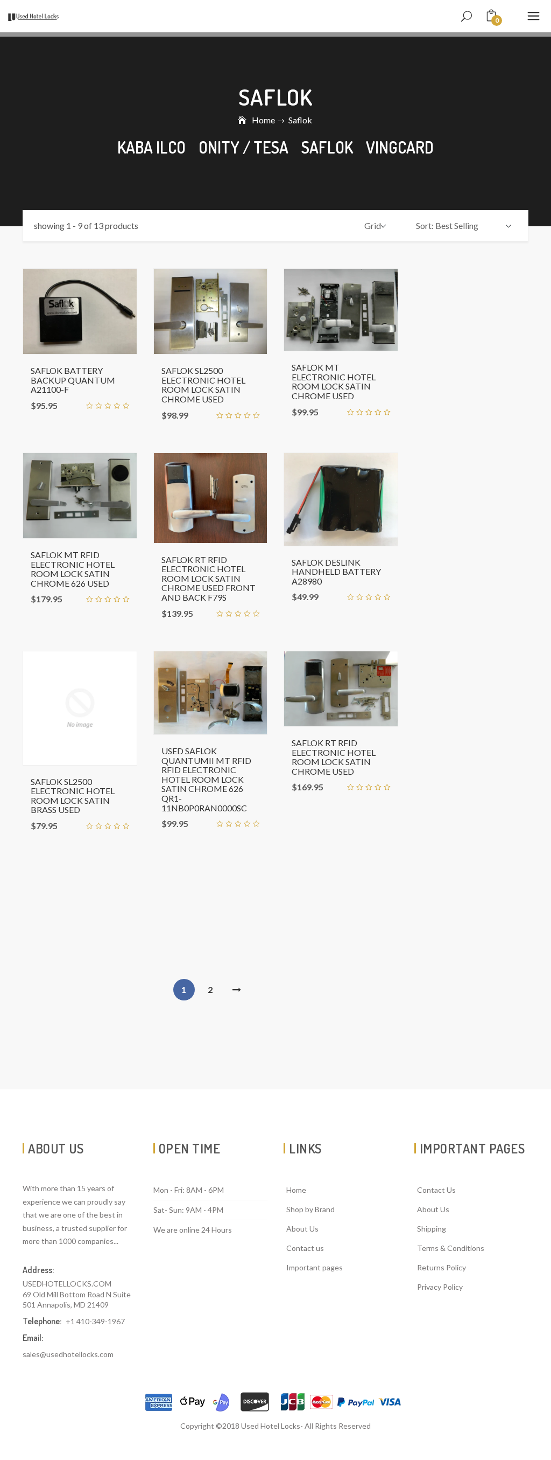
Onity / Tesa (243, 147)
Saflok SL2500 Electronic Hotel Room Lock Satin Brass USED (73, 795)
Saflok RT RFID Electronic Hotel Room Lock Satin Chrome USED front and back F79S (208, 578)
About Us (302, 1228)
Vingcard (400, 147)
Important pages (314, 1267)
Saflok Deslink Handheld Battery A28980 (336, 571)
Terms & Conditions (450, 1248)
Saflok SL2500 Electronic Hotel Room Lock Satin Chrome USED (203, 384)
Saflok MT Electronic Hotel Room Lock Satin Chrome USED (334, 381)
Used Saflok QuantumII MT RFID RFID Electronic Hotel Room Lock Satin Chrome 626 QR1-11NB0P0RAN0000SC (206, 779)
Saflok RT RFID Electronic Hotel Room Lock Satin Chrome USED (334, 757)
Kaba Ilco (151, 147)
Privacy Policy (440, 1286)
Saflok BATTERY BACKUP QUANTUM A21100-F (73, 379)
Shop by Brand (310, 1209)
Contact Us (436, 1189)
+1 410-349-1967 (95, 1321)
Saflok (327, 147)
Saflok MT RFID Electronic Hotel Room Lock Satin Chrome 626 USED (73, 569)
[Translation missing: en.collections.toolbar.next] (237, 989)
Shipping (431, 1228)
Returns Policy (441, 1267)
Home (263, 120)
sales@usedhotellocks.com (68, 1354)
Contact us (305, 1248)
